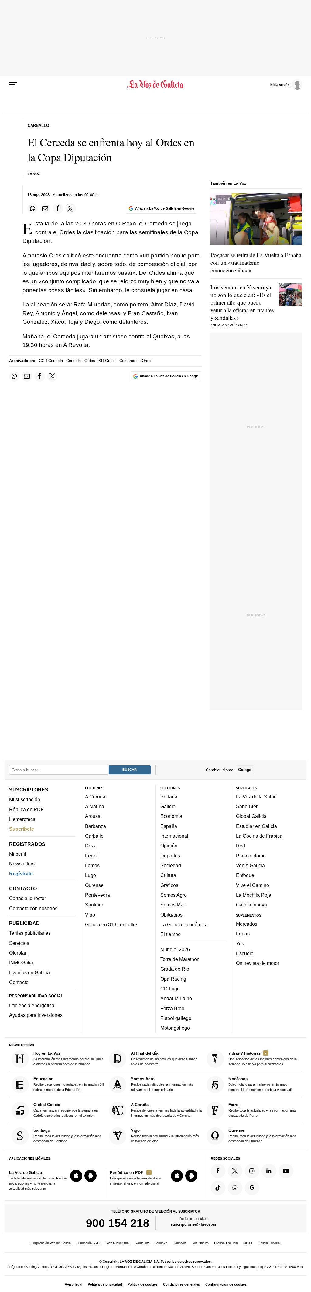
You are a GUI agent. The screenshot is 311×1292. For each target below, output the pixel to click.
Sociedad (170, 865)
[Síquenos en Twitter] (235, 1171)
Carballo (94, 836)
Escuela (245, 953)
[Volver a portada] (155, 85)
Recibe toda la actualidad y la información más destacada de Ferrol (262, 1109)
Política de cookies (143, 1284)
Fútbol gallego (175, 1018)
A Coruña (95, 796)
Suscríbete (21, 829)
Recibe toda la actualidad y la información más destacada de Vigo (165, 1135)
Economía (171, 816)
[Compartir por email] (45, 208)
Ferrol (91, 855)
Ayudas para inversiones (36, 1015)
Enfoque (245, 875)
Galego (244, 769)
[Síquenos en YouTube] (286, 1171)
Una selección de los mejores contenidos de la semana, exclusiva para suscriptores (262, 1058)
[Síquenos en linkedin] (268, 1171)
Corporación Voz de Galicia (51, 1243)
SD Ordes (107, 360)
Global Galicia (251, 816)
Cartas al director (27, 898)
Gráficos (169, 885)
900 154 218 (117, 1223)
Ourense (94, 885)
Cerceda (73, 360)
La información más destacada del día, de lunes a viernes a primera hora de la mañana (68, 1058)
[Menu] (13, 85)
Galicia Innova (251, 904)
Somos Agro (173, 895)
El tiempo (170, 934)
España (168, 826)
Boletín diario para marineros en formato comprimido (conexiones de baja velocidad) (260, 1084)
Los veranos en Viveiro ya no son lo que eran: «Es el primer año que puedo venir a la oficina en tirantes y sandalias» (242, 302)
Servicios (19, 943)
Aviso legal (73, 1284)
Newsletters (22, 863)
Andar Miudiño (176, 998)
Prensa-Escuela (226, 1243)
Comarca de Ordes (135, 360)
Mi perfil (17, 854)
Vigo (90, 914)
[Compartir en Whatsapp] (32, 208)
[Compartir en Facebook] (58, 208)
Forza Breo (172, 1008)
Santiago (94, 904)
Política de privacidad (105, 1284)
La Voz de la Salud (256, 796)
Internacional (174, 836)
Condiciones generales (181, 1284)
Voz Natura (200, 1243)
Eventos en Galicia (29, 972)
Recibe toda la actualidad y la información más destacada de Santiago (67, 1135)
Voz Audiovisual (118, 1243)
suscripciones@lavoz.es (193, 1224)
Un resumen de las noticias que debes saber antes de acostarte (164, 1058)
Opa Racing (173, 978)
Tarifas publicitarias (30, 933)
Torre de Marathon (180, 959)
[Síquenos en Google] (252, 1188)
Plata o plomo (251, 855)
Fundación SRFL (88, 1243)
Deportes (170, 855)
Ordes (89, 360)
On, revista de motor (257, 963)
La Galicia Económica (184, 924)
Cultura (168, 875)
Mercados (246, 924)
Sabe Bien (247, 806)
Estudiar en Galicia (256, 826)
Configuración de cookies (226, 1284)
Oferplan (18, 952)
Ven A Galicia (250, 865)
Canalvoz (180, 1243)
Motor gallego (175, 1028)
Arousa (93, 816)
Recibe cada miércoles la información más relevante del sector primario (162, 1084)
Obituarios (171, 914)
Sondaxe (160, 1243)
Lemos (92, 865)
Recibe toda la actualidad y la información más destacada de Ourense (262, 1135)
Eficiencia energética (31, 1005)
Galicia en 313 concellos (111, 924)
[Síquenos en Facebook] (218, 1171)
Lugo (90, 875)
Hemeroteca (22, 819)
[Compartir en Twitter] (70, 208)
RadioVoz (142, 1243)
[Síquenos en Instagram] (252, 1171)
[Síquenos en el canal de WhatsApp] (235, 1188)
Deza (91, 845)
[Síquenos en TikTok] (218, 1188)
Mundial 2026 (175, 949)
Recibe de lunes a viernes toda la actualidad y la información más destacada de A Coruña (166, 1109)
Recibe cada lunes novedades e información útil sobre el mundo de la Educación (68, 1084)
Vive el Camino (252, 885)
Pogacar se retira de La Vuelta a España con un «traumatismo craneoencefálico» (255, 262)
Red (240, 845)
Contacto (19, 982)
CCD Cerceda (51, 360)
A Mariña (94, 806)
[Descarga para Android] (90, 1176)
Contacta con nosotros (33, 908)
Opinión (168, 845)
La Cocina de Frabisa (259, 836)
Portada (168, 796)
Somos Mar (172, 904)
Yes (240, 943)
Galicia (168, 806)
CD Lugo (170, 988)
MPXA (247, 1243)
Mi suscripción (24, 799)
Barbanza (95, 826)
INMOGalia (21, 962)
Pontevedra (97, 895)
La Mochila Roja (253, 895)
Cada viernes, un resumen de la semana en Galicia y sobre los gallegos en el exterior (65, 1109)
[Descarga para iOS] (76, 1176)
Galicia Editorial (269, 1243)
